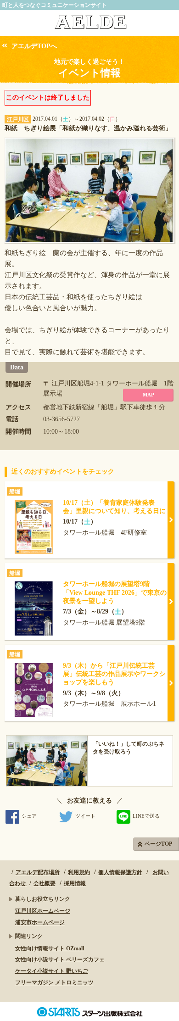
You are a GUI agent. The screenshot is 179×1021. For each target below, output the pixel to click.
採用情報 (75, 883)
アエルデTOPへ (34, 46)
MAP (148, 394)
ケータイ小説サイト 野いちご (51, 971)
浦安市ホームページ (40, 922)
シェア (29, 816)
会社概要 (45, 883)
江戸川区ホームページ (42, 911)
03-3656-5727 (61, 419)
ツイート (85, 816)
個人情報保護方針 (120, 872)
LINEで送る (146, 816)
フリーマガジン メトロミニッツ (54, 982)
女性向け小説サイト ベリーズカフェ (60, 959)
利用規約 (79, 872)
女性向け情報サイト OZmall (49, 948)
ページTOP (158, 844)
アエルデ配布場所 (38, 872)
